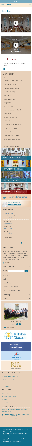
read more (7, 262)
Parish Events (6, 386)
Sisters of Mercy (10, 132)
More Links (5, 402)
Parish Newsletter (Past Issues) (10, 379)
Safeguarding (7, 103)
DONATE (16, 1)
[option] (16, 312)
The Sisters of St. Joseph (12, 135)
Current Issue (11, 204)
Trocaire (5, 399)
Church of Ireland (9, 106)
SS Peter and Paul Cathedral (13, 81)
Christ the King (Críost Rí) (12, 88)
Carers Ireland (6, 393)
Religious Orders (8, 121)
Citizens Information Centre (9, 396)
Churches (6, 77)
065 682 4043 (8, 433)
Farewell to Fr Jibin (16, 321)
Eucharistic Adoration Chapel (12, 110)
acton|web (5, 439)
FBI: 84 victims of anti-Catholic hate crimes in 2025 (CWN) (15, 419)
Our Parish (8, 73)
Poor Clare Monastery (11, 128)
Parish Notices (6, 382)
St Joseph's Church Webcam (12, 139)
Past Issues (18, 204)
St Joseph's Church (10, 84)
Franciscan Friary (10, 92)
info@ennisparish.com (9, 435)
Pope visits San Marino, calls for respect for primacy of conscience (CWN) (14, 410)
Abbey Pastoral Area (10, 99)
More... (4, 422)
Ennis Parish (6, 5)
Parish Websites (13, 438)
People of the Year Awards (11, 117)
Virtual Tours (7, 95)
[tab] (16, 209)
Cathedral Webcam (9, 143)
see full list (25, 243)
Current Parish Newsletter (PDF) (10, 376)
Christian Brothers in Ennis (13, 124)
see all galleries (10, 327)
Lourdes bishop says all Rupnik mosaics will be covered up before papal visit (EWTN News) (15, 414)
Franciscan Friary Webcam (11, 146)
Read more (7, 69)
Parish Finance (8, 114)
